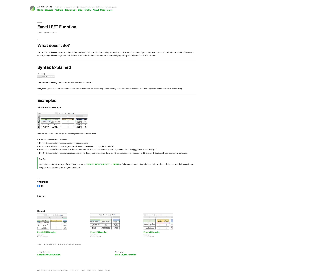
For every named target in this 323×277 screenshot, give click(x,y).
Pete (40, 32)
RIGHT (116, 164)
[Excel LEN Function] (116, 221)
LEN (107, 164)
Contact (100, 270)
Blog (80, 10)
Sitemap (107, 270)
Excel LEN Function (98, 232)
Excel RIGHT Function (46, 232)
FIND (97, 164)
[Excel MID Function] (169, 221)
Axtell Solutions (44, 6)
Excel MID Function (151, 232)
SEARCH (90, 164)
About (96, 10)
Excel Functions (65, 244)
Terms (83, 270)
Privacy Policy (74, 270)
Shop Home (106, 10)
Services (49, 10)
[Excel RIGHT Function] (63, 221)
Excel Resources (75, 244)
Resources (70, 10)
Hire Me (87, 10)
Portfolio (59, 10)
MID (102, 164)
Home (40, 10)
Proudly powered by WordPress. (58, 270)
